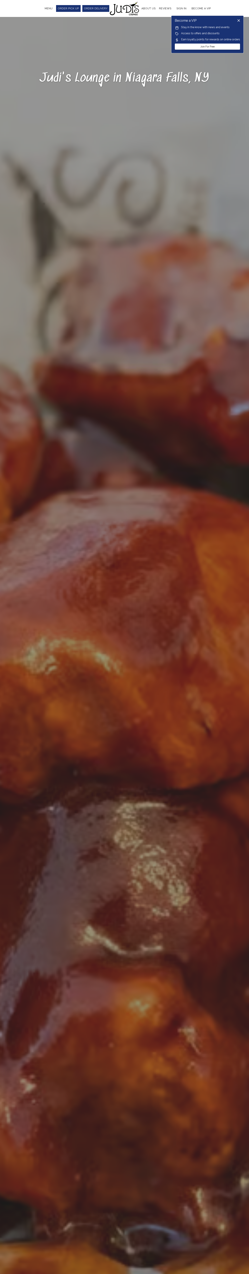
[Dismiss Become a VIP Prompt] (238, 20)
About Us (148, 8)
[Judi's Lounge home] (124, 8)
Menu (49, 8)
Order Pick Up (68, 8)
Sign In (181, 8)
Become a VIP (201, 8)
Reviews (165, 8)
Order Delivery (96, 8)
